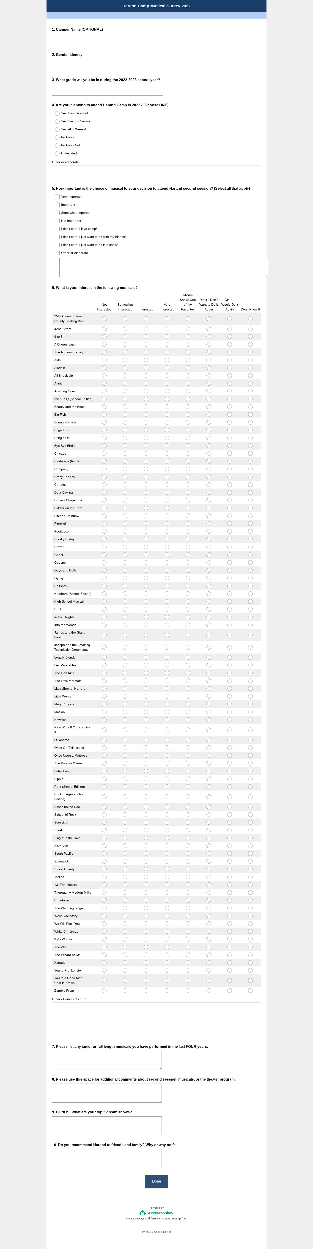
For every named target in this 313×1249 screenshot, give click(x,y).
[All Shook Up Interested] (146, 375)
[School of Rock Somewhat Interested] (125, 814)
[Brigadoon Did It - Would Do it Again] (229, 430)
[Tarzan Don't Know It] (250, 877)
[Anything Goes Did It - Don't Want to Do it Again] (208, 391)
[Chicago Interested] (146, 453)
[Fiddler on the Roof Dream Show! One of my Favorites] (188, 508)
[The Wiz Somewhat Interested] (125, 947)
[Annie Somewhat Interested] (125, 383)
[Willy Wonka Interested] (146, 939)
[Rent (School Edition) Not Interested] (104, 786)
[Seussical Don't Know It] (250, 822)
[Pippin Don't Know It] (250, 779)
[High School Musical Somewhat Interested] (125, 601)
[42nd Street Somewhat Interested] (125, 329)
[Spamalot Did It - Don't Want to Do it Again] (208, 861)
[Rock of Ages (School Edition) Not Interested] (104, 796)
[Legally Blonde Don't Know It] (250, 657)
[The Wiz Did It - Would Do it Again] (229, 947)
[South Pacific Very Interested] (167, 853)
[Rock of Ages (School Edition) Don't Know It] (250, 796)
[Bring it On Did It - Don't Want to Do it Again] (208, 438)
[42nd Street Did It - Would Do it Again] (229, 329)
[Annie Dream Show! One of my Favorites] (188, 383)
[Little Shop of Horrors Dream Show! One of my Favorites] (188, 688)
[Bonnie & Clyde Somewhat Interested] (125, 422)
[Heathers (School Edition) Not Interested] (104, 593)
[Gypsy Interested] (146, 578)
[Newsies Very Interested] (167, 719)
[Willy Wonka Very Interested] (167, 939)
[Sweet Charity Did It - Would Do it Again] (229, 869)
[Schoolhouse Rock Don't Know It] (250, 807)
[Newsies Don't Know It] (250, 719)
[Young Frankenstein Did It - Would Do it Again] (229, 970)
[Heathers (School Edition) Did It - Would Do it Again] (229, 593)
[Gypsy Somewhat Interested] (125, 578)
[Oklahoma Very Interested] (167, 740)
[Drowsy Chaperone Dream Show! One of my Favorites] (188, 500)
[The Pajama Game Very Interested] (167, 763)
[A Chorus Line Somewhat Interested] (125, 344)
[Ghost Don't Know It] (250, 555)
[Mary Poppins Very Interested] (167, 704)
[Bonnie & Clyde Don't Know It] (250, 422)
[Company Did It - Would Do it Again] (229, 469)
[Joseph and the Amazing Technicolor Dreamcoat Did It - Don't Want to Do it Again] (208, 647)
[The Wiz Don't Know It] (250, 947)
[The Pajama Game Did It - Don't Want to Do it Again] (208, 763)
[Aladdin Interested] (146, 368)
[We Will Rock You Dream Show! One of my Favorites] (188, 923)
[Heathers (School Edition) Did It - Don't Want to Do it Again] (208, 593)
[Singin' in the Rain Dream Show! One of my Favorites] (188, 838)
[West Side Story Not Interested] (104, 916)
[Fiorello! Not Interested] (104, 523)
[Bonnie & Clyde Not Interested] (104, 422)
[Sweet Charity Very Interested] (167, 869)
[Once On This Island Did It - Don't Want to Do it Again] (208, 747)
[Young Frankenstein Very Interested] (167, 970)
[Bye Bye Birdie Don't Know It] (250, 445)
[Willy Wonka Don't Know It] (250, 939)
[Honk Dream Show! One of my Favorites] (188, 609)
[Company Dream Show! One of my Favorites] (188, 469)
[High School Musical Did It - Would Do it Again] (229, 601)
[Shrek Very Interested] (167, 830)
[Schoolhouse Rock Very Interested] (167, 807)
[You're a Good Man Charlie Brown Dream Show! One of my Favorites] (188, 980)
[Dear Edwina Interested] (146, 492)
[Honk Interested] (146, 609)
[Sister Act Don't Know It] (250, 846)
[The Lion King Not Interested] (104, 673)
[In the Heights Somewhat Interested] (125, 617)
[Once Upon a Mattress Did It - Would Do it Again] (229, 755)
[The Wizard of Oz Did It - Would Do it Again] (229, 955)
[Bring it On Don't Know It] (250, 438)
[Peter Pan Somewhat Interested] (125, 771)
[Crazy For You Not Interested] (104, 477)
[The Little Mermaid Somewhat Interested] (125, 681)
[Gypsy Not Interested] (104, 578)
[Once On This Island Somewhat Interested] (125, 747)
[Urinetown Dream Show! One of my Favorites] (188, 900)
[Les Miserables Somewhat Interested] (125, 665)
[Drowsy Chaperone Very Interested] (167, 500)
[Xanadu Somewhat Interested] (125, 962)
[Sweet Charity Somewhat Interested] (125, 869)
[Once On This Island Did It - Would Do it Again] (229, 747)
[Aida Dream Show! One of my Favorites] (188, 360)
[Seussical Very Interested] (167, 822)
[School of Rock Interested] (146, 814)
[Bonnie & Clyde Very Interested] (167, 422)
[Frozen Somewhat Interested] (125, 547)
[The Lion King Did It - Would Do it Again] (229, 673)
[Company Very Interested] (167, 469)
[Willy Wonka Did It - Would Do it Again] (229, 939)
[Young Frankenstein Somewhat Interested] (125, 970)
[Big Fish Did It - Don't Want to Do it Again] (208, 414)
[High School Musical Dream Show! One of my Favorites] (188, 601)
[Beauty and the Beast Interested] (146, 407)
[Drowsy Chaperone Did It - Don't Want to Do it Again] (208, 500)
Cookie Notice (162, 1232)
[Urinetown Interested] (146, 900)
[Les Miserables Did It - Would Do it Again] (229, 665)
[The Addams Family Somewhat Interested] (125, 352)
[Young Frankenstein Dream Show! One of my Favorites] (188, 970)
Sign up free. (179, 1218)
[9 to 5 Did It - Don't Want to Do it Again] (208, 336)
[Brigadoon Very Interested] (167, 430)
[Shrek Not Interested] (104, 830)
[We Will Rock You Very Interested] (167, 923)
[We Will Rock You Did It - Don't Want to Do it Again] (208, 923)
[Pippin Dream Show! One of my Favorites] (188, 779)
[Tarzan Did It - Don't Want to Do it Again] (208, 877)
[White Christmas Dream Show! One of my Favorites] (188, 931)
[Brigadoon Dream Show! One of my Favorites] (188, 430)
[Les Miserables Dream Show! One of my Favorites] (188, 665)
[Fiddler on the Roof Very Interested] (167, 508)
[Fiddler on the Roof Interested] (146, 508)
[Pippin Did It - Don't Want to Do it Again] (208, 779)
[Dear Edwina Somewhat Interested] (125, 492)
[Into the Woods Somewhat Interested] (125, 625)
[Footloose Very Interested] (167, 531)
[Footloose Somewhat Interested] (125, 531)
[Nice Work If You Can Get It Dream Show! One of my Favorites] (188, 730)
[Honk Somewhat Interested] (125, 609)
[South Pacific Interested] (146, 853)
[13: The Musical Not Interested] (104, 884)
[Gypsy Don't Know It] (250, 578)
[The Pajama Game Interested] (146, 763)
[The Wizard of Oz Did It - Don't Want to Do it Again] (208, 955)
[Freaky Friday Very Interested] (167, 539)
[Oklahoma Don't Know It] (250, 740)
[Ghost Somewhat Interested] (125, 555)
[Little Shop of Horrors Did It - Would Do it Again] (229, 688)
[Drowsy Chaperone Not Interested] (104, 500)
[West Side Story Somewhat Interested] (125, 916)
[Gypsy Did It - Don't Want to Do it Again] (208, 578)
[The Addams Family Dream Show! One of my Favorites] (188, 352)
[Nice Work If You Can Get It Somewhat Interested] (125, 730)
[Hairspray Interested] (146, 586)
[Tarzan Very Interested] (167, 877)
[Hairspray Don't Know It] (250, 586)
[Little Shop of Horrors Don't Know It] (250, 688)
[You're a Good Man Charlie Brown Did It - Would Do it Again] (229, 980)
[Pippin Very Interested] (167, 779)
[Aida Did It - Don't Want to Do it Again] (208, 360)
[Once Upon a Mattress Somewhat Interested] (125, 755)
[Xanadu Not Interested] (104, 962)
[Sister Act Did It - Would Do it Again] (229, 846)
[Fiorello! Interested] (146, 523)
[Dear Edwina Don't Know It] (250, 492)
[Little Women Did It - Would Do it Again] (229, 696)
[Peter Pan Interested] (146, 771)
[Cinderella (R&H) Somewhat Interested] (125, 461)
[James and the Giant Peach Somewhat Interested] (125, 635)
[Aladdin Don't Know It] (250, 368)
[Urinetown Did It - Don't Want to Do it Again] (208, 900)
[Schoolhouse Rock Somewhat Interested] (125, 807)
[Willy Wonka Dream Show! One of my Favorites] (188, 939)
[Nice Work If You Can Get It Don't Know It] (250, 730)
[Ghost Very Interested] (167, 555)
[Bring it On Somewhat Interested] (125, 438)
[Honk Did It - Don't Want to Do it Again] (208, 609)
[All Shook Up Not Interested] (104, 375)
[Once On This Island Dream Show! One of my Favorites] (188, 747)
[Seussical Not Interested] (104, 822)
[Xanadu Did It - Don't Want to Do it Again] (208, 962)
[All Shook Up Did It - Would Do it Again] (229, 375)
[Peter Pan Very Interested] (167, 771)
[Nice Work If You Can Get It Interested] (146, 730)
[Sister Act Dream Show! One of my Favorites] (188, 846)
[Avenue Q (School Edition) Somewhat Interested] (125, 399)
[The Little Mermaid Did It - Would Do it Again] (229, 681)
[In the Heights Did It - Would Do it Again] (229, 617)
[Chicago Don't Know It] (250, 453)
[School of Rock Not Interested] (104, 814)
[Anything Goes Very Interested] (167, 391)
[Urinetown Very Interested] (167, 900)
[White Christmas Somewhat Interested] (125, 931)
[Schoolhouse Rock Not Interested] (104, 807)
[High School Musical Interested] (146, 601)
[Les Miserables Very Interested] (167, 665)
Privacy (146, 1232)
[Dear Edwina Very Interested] (167, 492)
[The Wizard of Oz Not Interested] (104, 955)
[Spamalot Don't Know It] (250, 861)
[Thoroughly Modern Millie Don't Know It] (250, 892)
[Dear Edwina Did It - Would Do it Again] (229, 492)
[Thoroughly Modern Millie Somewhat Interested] (125, 892)
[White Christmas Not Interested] (104, 931)
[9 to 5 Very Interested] (167, 336)
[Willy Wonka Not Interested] (104, 939)
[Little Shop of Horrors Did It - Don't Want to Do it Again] (208, 688)
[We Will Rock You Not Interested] (104, 923)
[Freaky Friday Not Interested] (104, 539)
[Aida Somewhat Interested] (125, 360)
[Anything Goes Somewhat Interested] (125, 391)
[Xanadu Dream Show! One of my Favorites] (188, 962)
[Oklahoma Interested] (146, 740)
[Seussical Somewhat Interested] (125, 822)
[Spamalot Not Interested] (104, 861)
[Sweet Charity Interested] (146, 869)
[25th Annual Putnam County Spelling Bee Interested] (146, 319)
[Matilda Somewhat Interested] (125, 712)
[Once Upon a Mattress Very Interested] (167, 755)
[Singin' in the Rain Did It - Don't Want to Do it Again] (208, 838)
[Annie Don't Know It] (250, 383)
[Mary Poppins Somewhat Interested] (125, 704)
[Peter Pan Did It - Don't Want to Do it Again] (208, 771)
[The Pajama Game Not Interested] (104, 763)
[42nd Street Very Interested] (167, 329)
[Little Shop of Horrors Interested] (146, 688)
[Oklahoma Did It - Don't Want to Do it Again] (208, 740)
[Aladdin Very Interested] (167, 368)
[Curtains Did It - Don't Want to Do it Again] (208, 484)
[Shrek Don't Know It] (250, 830)
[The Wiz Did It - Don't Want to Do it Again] (208, 947)
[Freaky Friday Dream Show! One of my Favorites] (188, 539)
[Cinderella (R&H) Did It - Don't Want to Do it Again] (208, 461)
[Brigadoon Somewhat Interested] (125, 430)
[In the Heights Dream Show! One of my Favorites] (188, 617)
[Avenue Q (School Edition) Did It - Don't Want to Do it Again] (208, 399)
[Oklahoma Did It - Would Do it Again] (229, 740)
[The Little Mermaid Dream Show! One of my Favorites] (188, 681)
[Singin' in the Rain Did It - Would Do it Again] (229, 838)
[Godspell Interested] (146, 562)
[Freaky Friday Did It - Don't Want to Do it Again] (208, 539)
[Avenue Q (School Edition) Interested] (146, 399)
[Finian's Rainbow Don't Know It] (250, 516)
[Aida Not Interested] (104, 360)
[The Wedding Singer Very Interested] (167, 908)
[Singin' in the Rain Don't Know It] (250, 838)
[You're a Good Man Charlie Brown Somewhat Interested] (125, 980)
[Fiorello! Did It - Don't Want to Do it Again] (208, 523)
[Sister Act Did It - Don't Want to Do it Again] (208, 846)
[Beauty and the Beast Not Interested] (104, 407)
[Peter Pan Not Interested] (104, 771)
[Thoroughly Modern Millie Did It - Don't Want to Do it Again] (208, 892)
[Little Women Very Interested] (167, 696)
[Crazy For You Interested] (146, 477)
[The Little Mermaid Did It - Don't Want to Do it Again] (208, 681)
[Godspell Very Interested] (167, 562)
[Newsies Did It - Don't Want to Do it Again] (208, 719)
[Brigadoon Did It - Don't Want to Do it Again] (208, 430)
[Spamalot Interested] (146, 861)
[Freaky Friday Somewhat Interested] (125, 539)
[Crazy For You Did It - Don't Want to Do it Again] (208, 477)
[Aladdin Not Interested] (104, 368)
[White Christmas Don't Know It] (250, 931)
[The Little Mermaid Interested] (146, 681)
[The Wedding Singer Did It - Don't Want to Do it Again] (208, 908)
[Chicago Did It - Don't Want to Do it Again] (208, 453)
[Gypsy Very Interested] (167, 578)
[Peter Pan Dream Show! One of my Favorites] (188, 771)
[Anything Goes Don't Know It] (250, 391)
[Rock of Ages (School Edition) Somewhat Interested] (125, 796)
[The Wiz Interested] (146, 947)
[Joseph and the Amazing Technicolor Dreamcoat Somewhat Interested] (125, 647)
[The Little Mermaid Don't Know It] (250, 681)
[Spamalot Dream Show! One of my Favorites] (188, 861)
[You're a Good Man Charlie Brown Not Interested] (104, 980)
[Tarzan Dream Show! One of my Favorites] (188, 877)
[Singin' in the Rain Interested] (146, 838)
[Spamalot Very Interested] (167, 861)
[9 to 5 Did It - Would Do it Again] (229, 336)
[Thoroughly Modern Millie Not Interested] (104, 892)
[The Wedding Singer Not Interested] (104, 908)
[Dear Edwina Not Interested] (104, 492)
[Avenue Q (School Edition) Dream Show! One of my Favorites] (188, 399)
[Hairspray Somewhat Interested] (125, 586)
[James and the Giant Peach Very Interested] (167, 635)
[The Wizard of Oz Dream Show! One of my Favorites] (188, 955)
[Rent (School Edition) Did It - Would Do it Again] (229, 786)
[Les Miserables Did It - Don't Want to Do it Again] (208, 665)
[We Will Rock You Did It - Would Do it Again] (229, 923)
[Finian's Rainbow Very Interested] (167, 516)
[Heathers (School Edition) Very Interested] (167, 593)
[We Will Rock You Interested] (146, 923)
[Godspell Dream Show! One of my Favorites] (188, 562)
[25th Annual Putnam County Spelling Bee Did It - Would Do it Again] (229, 319)
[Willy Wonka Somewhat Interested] (125, 939)
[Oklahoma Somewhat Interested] (125, 740)
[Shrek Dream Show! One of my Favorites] (188, 830)
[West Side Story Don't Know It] (250, 916)
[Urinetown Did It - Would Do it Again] (229, 900)
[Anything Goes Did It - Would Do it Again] (229, 391)
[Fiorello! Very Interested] (167, 523)
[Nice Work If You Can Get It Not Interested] (104, 730)
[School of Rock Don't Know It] (250, 814)
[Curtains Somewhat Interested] (125, 484)
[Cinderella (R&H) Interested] (146, 461)
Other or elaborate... (67, 162)
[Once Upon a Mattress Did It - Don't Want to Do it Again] (208, 755)
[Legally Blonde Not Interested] (104, 657)
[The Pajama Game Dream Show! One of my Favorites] (188, 763)
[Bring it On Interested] (146, 438)
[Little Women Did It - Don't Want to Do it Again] (208, 696)
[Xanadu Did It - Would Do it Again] (229, 962)
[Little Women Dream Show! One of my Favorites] (188, 696)
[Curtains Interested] (146, 484)
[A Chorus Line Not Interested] (104, 344)
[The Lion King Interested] (146, 673)
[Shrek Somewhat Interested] (125, 830)
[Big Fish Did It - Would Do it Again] (229, 414)
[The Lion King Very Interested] (167, 673)
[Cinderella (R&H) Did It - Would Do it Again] (229, 461)
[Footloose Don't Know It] (250, 531)
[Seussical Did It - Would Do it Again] (229, 822)
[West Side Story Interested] (146, 916)
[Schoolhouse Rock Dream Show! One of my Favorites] (188, 807)
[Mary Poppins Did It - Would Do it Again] (229, 704)
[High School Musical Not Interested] (104, 601)
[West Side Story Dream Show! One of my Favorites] (188, 916)
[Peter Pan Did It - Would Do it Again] (229, 771)
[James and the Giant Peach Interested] (146, 635)
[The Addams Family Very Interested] (167, 352)
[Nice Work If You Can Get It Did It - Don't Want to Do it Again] (208, 730)
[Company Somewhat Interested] (125, 469)
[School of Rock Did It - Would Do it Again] (229, 814)
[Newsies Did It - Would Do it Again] (229, 719)
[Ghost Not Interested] (104, 555)
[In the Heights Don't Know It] (250, 617)
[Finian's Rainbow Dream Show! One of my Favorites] (188, 516)
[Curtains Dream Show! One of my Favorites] (188, 484)
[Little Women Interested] (146, 696)
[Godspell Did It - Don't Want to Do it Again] (208, 562)
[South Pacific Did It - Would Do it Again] (229, 853)
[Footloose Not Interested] (104, 531)
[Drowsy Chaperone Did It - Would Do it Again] (229, 500)
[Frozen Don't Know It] (250, 547)
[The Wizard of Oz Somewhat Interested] (125, 955)
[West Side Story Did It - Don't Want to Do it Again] (208, 916)
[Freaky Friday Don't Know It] (250, 539)
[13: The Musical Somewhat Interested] (125, 884)
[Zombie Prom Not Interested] (104, 990)
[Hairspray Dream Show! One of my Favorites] (188, 586)
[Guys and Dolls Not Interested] (104, 570)
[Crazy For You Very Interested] (167, 477)
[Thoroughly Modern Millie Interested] (146, 892)
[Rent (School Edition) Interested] (146, 786)
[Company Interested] (146, 469)
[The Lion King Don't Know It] (250, 673)
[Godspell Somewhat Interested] (125, 562)
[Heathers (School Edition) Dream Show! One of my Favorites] (188, 593)
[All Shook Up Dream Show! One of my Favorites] (188, 375)
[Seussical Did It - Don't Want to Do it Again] (208, 822)
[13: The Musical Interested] (146, 884)
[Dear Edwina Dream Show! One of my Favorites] (188, 492)
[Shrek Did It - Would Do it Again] (229, 830)
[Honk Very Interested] (167, 609)
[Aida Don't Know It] (250, 360)
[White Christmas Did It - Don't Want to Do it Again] (208, 931)
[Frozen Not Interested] (104, 547)
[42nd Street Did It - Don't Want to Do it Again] (208, 329)
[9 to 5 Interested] (146, 336)
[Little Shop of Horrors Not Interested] (104, 688)
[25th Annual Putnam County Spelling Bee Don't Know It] (250, 319)
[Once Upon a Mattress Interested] (146, 755)
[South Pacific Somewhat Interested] (125, 853)
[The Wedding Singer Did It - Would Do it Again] (229, 908)
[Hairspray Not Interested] (104, 586)
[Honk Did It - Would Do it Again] (229, 609)
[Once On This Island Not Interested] (104, 747)
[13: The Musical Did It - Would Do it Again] (229, 884)
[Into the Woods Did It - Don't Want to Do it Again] (208, 625)
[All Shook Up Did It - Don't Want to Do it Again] (208, 375)
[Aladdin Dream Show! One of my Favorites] (188, 368)
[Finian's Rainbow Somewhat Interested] (125, 516)
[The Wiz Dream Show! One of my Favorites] (188, 947)
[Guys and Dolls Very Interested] (167, 570)
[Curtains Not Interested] (104, 484)
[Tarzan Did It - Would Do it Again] (229, 877)
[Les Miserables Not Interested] (104, 665)
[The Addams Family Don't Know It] (250, 352)
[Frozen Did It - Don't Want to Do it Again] (208, 547)
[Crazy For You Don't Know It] (250, 477)
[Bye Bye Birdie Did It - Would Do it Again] (229, 445)
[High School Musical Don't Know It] (250, 601)
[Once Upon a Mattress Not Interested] (104, 755)
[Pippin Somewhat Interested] (125, 779)
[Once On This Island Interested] (146, 747)
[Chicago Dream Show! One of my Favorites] (188, 453)
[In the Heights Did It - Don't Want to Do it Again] (208, 617)
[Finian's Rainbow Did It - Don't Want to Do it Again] (208, 516)
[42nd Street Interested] (146, 329)
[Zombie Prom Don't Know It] (250, 990)
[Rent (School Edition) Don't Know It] (250, 786)
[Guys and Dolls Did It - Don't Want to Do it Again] (208, 570)
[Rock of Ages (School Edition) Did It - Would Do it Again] (229, 796)
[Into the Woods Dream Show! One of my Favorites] (188, 625)
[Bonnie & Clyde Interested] (146, 422)
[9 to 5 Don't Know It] (250, 336)
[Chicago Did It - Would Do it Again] (229, 453)
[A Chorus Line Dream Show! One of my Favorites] (188, 344)
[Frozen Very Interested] (167, 547)
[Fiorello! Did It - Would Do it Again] (229, 523)
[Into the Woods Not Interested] (104, 625)
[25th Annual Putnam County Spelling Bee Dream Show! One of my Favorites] (188, 319)
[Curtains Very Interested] (167, 484)
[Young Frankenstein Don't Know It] (250, 970)
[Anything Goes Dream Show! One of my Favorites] (188, 391)
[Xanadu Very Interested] (167, 962)
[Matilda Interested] (146, 712)
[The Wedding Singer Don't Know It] (250, 908)
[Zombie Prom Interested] (146, 990)
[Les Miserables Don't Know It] (250, 665)
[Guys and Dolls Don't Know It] (250, 570)
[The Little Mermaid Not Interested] (104, 681)
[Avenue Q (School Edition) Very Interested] (167, 399)
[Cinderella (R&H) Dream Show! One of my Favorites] (188, 461)
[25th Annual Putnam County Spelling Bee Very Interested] (167, 319)
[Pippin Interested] (146, 779)
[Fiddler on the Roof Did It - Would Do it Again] (229, 508)
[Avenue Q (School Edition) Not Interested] (104, 399)
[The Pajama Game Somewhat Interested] (125, 763)
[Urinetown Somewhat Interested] (125, 900)
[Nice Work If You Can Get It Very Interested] (167, 730)
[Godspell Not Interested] (104, 562)
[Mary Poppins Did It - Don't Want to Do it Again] (208, 704)
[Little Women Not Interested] (104, 696)
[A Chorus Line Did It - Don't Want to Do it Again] (208, 344)
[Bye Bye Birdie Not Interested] (104, 445)
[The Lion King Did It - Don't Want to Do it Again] (208, 673)
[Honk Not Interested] (104, 609)
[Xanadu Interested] (146, 962)
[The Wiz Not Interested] (104, 947)
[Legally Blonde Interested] (146, 657)
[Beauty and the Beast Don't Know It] (250, 407)
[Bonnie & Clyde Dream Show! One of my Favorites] (188, 422)
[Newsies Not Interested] (104, 719)
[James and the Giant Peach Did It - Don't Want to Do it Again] (208, 635)
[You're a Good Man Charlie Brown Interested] (146, 980)
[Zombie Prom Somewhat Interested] (125, 990)
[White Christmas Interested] (146, 931)
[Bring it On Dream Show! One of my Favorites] (188, 438)
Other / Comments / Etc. (69, 999)
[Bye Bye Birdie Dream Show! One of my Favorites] (188, 445)
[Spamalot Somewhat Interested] (125, 861)
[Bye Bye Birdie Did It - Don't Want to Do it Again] (208, 445)
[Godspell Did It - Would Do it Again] (229, 562)
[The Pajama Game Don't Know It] (250, 763)
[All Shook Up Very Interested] (167, 375)
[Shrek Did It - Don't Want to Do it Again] (208, 830)
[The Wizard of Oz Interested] (146, 955)
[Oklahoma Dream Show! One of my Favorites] (188, 740)
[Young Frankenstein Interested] (146, 970)
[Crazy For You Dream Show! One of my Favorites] (188, 477)
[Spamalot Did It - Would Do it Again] (229, 861)
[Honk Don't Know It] (250, 609)
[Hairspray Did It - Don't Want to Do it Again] (208, 586)
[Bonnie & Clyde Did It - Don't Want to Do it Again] (208, 422)
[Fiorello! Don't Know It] (250, 523)
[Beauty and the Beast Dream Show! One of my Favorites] (188, 407)
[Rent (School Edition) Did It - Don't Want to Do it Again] (208, 786)
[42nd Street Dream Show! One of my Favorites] (188, 329)
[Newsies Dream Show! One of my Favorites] (188, 719)
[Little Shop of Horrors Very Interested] (167, 688)
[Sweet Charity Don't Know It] (250, 869)
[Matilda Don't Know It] (250, 712)
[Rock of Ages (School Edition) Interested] (146, 796)
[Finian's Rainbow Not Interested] (104, 516)
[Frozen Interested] (146, 547)
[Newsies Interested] (146, 719)
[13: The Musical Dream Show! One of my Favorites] (188, 884)
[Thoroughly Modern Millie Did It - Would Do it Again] (229, 892)
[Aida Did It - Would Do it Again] (229, 360)
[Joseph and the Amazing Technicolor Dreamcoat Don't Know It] (250, 647)
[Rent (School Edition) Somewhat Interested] (125, 786)
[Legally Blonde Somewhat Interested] (125, 657)
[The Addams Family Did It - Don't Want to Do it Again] (208, 352)
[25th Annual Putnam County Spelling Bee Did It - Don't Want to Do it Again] (208, 319)
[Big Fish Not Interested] (104, 414)
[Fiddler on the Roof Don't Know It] (250, 508)
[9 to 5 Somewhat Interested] (125, 336)
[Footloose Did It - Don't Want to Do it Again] (208, 531)
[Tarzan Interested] (146, 877)
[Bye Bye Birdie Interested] (146, 445)
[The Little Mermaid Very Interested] (167, 681)
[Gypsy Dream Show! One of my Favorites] (188, 578)
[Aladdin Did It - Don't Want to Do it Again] (208, 368)
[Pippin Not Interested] (104, 779)
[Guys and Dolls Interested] (146, 570)
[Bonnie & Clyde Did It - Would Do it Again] (229, 422)
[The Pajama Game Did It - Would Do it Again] (229, 763)
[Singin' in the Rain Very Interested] (167, 838)
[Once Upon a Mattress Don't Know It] (250, 755)
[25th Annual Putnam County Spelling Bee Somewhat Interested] (125, 319)
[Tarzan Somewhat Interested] (125, 877)
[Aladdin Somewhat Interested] (125, 368)
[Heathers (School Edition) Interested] (146, 593)
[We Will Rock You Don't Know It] (250, 923)
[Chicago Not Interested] (104, 453)
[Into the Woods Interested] (146, 625)
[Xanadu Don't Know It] (250, 962)
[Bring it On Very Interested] (167, 438)
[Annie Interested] (146, 383)
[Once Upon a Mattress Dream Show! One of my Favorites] (188, 755)
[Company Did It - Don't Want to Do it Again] (208, 469)
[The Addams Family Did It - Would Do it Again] (229, 352)
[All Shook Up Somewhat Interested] (125, 375)
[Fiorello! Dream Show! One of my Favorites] (188, 523)
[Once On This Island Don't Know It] (250, 747)
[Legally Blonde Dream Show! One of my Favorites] (188, 657)
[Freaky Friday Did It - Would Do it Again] (229, 539)
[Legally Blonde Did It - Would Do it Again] (229, 657)
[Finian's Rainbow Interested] (146, 516)
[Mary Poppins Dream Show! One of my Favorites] (188, 704)
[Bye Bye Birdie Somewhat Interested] (125, 445)
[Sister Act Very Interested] (167, 846)
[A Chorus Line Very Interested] (167, 344)
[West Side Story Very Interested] (167, 916)
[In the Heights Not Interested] (104, 617)
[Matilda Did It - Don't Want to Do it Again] (208, 712)
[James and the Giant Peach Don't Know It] (250, 635)
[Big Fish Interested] (146, 414)
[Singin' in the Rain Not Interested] (104, 838)
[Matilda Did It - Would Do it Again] (229, 712)
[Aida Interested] (146, 360)
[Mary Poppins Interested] (146, 704)
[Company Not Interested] (104, 469)
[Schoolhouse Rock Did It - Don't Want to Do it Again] (208, 807)
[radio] (54, 113)
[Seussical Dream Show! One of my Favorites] (188, 822)
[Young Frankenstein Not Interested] (104, 970)
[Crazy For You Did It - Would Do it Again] (229, 477)
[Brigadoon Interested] (146, 430)
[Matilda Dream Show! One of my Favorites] (188, 712)
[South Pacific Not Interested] (104, 853)
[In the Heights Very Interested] (167, 617)
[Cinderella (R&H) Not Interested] (104, 461)
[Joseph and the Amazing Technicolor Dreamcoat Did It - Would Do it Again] (229, 647)
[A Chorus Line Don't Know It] (250, 344)
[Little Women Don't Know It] (250, 696)
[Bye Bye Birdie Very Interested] (167, 445)
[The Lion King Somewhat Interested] (125, 673)
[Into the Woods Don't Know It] (250, 625)
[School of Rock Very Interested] (167, 814)
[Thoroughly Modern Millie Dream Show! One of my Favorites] (188, 892)
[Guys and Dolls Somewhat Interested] (125, 570)
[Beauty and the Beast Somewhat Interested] (125, 407)
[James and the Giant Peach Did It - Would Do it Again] (229, 635)
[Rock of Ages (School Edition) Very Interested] (167, 796)
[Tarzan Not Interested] (104, 877)
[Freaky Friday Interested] (146, 539)
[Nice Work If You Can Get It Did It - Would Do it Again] (229, 730)
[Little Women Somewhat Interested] (125, 696)
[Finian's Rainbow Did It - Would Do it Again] (229, 516)
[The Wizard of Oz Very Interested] (167, 955)
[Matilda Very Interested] (167, 712)
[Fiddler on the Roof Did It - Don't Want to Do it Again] (208, 508)
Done (156, 1181)
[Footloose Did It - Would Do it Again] (229, 531)
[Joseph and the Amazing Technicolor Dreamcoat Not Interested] (104, 647)
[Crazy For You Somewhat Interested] (125, 477)
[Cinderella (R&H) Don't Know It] (250, 461)
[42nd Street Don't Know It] (250, 329)
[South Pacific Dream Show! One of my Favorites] (188, 853)
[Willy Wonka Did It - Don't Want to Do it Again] (208, 939)
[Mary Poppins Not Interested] (104, 704)
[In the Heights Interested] (146, 617)
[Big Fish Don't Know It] (250, 414)
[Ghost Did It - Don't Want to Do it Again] (208, 555)
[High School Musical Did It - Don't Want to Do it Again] (208, 601)
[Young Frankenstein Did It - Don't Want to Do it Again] (208, 970)
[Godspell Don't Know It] (250, 562)
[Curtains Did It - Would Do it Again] (229, 484)
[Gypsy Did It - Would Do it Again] (229, 578)
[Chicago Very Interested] (167, 453)
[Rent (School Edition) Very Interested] (167, 786)
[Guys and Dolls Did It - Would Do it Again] (229, 570)
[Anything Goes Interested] (146, 391)
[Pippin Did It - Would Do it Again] (229, 779)
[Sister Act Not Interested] (104, 846)
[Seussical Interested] (146, 822)
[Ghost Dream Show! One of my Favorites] (188, 555)
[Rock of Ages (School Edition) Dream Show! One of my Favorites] (188, 796)
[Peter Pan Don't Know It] (250, 771)
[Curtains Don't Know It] (250, 484)
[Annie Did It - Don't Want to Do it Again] (208, 383)
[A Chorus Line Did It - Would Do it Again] (229, 344)
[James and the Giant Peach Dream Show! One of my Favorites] (188, 635)
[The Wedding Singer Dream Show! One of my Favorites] (188, 908)
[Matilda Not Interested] (104, 712)
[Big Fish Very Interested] (167, 414)
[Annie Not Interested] (104, 383)
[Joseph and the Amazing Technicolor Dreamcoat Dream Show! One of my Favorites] (188, 647)
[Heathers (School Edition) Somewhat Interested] (125, 593)
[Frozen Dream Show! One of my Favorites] (188, 547)
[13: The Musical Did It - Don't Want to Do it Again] (208, 884)
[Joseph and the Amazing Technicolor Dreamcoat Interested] (146, 647)
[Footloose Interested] (146, 531)
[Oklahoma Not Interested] (104, 740)
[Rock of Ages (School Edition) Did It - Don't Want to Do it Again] (208, 796)
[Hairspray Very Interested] (167, 586)
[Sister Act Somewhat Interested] (125, 846)
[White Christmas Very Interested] (167, 931)
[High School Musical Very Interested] (167, 601)
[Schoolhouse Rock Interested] (146, 807)
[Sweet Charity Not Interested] (104, 869)
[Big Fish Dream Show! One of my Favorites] (188, 414)
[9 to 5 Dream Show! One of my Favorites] (188, 336)
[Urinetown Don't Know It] (250, 900)
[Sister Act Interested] (146, 846)
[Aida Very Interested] (167, 360)
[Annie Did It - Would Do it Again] (229, 383)
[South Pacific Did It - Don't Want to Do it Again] (208, 853)
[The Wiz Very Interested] (167, 947)
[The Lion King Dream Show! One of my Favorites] (188, 673)
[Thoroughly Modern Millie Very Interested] (167, 892)
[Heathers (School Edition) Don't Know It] (250, 593)
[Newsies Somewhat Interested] (125, 719)
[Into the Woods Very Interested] (167, 625)
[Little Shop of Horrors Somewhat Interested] (125, 688)
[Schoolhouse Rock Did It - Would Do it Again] (229, 807)
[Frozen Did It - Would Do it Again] (229, 547)
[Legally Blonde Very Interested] (167, 657)
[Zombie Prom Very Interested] (167, 990)
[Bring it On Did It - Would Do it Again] (229, 438)
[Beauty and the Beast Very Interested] (167, 407)
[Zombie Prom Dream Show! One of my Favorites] (188, 990)
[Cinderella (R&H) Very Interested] (167, 461)
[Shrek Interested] (146, 830)
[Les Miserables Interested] (146, 665)
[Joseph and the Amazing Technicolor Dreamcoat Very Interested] (167, 647)
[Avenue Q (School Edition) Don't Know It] (250, 399)
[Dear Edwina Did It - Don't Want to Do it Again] (208, 492)
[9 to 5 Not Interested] (104, 336)
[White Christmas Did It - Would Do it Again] (229, 931)
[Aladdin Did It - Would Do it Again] (229, 368)
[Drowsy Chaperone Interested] (146, 500)
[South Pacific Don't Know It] (250, 853)
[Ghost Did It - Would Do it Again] (229, 555)
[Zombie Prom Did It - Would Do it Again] (229, 990)
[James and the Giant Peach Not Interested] (104, 635)
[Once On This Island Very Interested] (167, 747)
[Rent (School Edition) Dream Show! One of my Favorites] (188, 786)
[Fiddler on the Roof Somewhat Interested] (125, 508)
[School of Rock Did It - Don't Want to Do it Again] (208, 814)
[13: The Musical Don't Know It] (250, 884)
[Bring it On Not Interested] (104, 438)
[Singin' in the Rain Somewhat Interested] (125, 838)
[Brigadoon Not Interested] (104, 430)
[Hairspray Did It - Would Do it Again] (229, 586)
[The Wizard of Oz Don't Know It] (250, 955)
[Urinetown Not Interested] (104, 900)
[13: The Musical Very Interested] (167, 884)
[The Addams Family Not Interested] (104, 352)
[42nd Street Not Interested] (104, 329)
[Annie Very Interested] (167, 383)
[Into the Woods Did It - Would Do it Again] (229, 625)
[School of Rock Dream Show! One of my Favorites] (188, 814)
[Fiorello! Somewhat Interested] (125, 523)
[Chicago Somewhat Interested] (125, 453)
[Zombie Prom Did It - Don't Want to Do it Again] (208, 990)
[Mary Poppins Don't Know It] (250, 704)
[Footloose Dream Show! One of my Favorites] (188, 531)
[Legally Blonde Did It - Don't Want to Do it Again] (208, 657)
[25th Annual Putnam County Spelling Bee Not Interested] (104, 319)
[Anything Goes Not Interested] (104, 391)
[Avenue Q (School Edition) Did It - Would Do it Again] (229, 399)
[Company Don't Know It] (250, 469)
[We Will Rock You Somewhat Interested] (125, 923)
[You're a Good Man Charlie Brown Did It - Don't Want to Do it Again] (208, 980)
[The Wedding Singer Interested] (146, 908)
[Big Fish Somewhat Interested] (125, 414)
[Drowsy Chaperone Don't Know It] (250, 500)
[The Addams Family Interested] (146, 352)
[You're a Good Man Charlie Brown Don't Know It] (250, 980)
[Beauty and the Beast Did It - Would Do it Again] (229, 407)
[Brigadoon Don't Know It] (250, 430)
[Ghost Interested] (146, 555)
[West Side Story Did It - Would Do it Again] (229, 916)
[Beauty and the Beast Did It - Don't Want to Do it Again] (208, 407)
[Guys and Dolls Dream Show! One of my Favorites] (188, 570)
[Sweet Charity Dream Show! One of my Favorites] (188, 869)
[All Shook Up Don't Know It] (250, 375)
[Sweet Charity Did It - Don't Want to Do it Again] (208, 869)
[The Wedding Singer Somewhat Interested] (125, 908)
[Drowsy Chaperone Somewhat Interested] (125, 500)
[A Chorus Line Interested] (146, 344)
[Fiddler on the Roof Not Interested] (104, 508)
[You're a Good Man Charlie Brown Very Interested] (167, 980)
